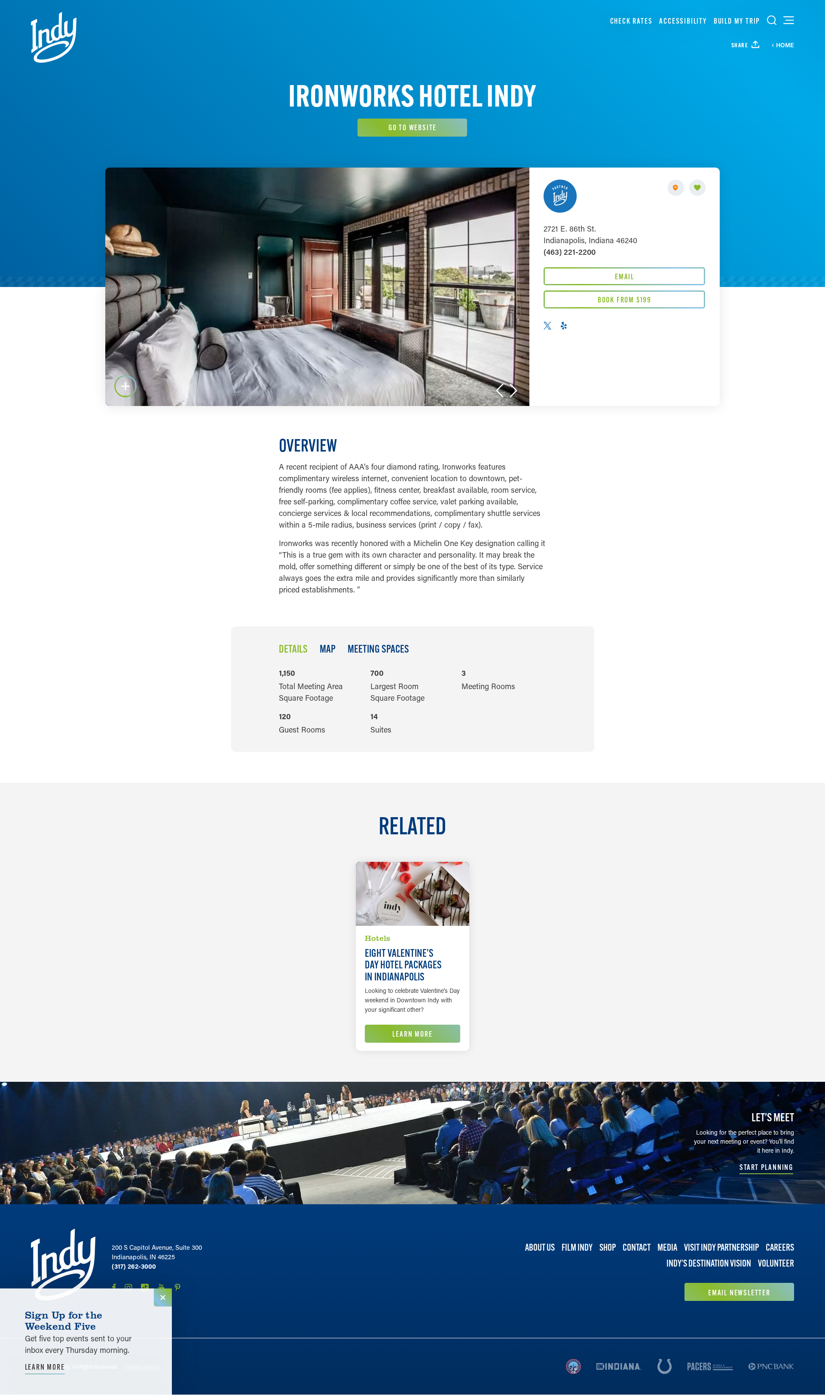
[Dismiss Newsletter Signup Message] (163, 1297)
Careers (780, 1247)
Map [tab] (328, 649)
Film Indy (577, 1247)
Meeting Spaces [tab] (378, 649)
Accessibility (682, 21)
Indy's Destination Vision (708, 1263)
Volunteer (776, 1263)
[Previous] (500, 390)
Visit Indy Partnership (721, 1247)
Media (667, 1247)
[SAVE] (697, 188)
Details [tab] (293, 649)
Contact (637, 1247)
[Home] (53, 37)
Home (785, 45)
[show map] (676, 188)
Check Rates (631, 21)
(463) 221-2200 (570, 252)
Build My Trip (737, 21)
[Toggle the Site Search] (771, 20)
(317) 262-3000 (134, 1266)
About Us (540, 1247)
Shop (607, 1247)
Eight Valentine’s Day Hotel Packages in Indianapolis (403, 964)
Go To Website (412, 127)
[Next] (513, 390)
